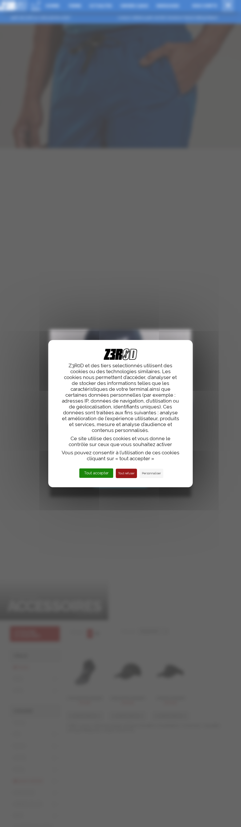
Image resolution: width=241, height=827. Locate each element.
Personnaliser (151, 473)
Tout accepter (96, 473)
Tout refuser (126, 473)
